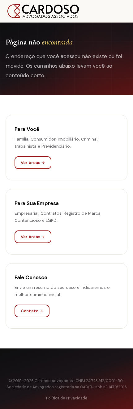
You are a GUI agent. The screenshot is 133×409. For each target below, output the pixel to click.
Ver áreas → (33, 162)
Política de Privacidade (66, 398)
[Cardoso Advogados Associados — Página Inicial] (43, 11)
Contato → (32, 311)
